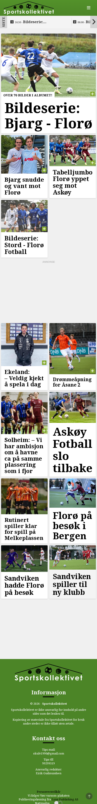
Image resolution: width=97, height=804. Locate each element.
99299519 (48, 763)
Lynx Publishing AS (65, 799)
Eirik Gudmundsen (48, 773)
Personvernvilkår (48, 792)
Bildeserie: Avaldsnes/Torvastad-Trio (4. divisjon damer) (39, 22)
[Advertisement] (48, 292)
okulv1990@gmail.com (48, 753)
